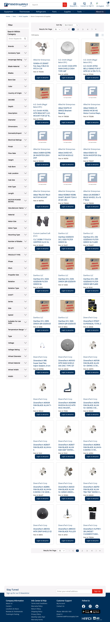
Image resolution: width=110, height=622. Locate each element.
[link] (65, 29)
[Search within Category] (25, 38)
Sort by (59, 25)
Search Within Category (14, 33)
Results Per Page (45, 29)
